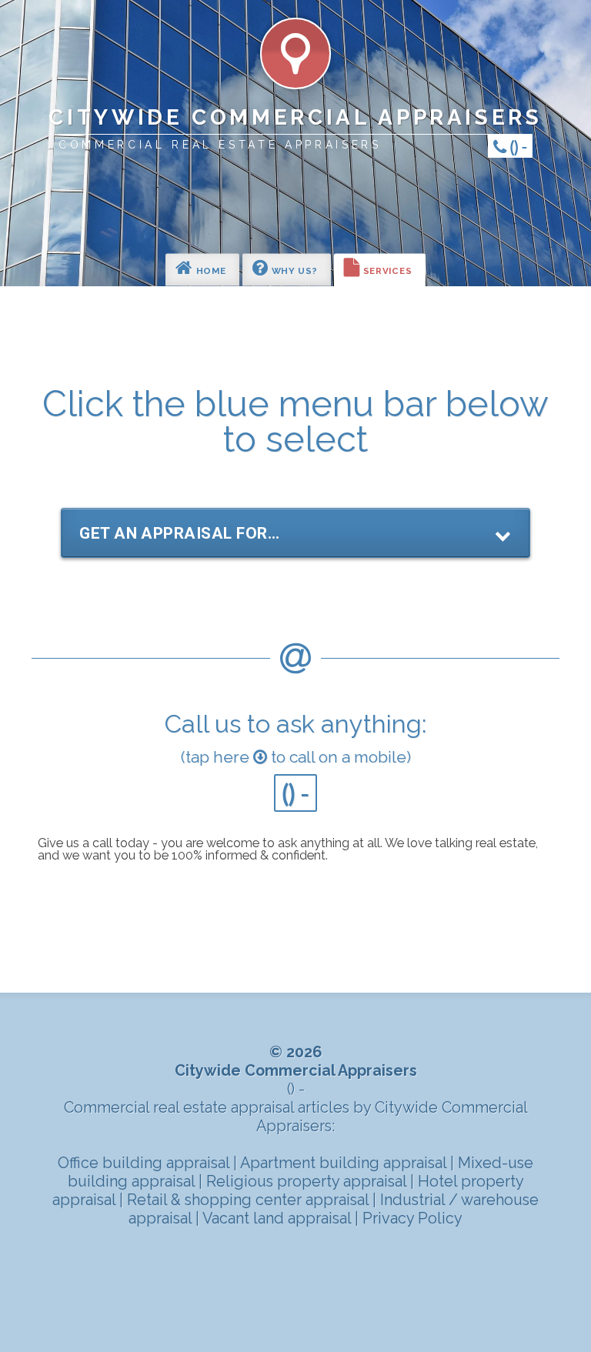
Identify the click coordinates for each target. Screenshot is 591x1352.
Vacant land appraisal (278, 1218)
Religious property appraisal (308, 1181)
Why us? (293, 271)
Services (386, 271)
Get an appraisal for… (179, 533)
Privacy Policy (412, 1218)
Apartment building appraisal (345, 1162)
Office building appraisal (145, 1162)
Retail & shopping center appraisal (249, 1199)
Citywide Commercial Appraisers (295, 117)
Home (209, 271)
